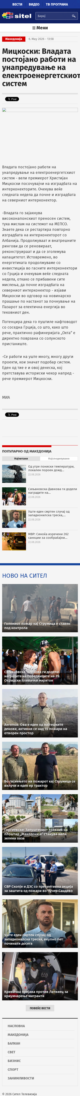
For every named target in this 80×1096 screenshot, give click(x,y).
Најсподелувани (59, 458)
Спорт (13, 1070)
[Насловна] (16, 18)
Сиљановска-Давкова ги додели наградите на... (52, 491)
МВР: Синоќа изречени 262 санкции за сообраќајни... (48, 536)
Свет (11, 1052)
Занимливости (21, 1078)
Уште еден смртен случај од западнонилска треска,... (49, 513)
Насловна (16, 1026)
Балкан (14, 1043)
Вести (17, 4)
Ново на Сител (24, 575)
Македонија (18, 1035)
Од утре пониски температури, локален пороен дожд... (51, 468)
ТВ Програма (57, 4)
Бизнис (14, 1061)
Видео (34, 4)
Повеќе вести (40, 1008)
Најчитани (21, 458)
